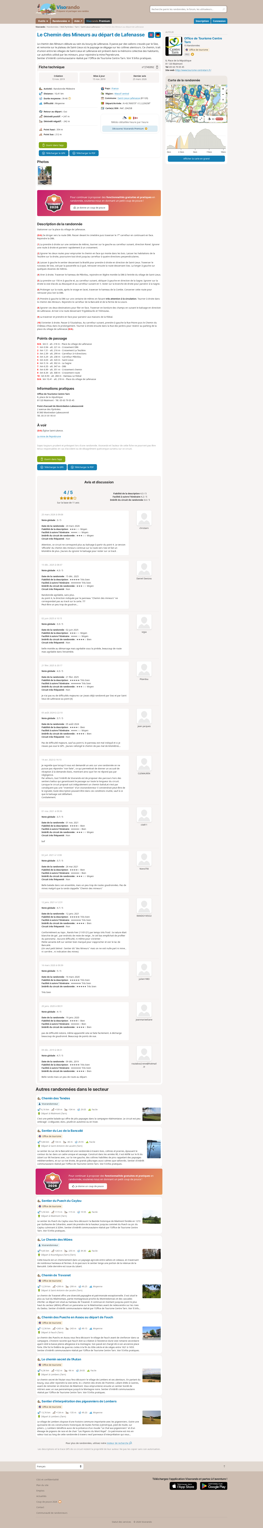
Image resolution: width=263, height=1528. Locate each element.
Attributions (171, 121)
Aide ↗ (78, 21)
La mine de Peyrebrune (49, 436)
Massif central (122, 93)
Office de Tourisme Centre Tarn (203, 40)
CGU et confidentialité (47, 1479)
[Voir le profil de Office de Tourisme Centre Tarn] (173, 46)
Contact (40, 1507)
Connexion (219, 21)
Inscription (202, 21)
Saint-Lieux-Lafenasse (129, 98)
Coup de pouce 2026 (46, 1501)
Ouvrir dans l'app (55, 145)
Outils (41, 21)
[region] (196, 104)
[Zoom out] (223, 94)
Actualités (41, 1496)
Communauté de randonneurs (51, 1512)
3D (217, 119)
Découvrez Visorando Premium (128, 128)
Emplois (40, 1490)
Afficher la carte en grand (196, 158)
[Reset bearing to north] (223, 100)
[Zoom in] (223, 89)
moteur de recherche (118, 1443)
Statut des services (121, 1521)
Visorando (40, 27)
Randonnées (60, 21)
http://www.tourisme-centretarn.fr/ (193, 70)
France (115, 88)
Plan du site (42, 1485)
